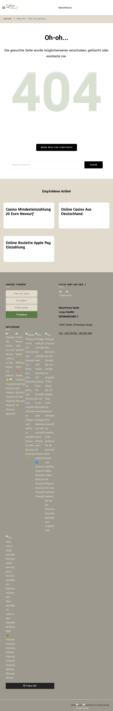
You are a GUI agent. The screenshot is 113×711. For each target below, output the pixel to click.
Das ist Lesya (21, 293)
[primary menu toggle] (3, 8)
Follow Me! (31, 685)
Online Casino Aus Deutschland (76, 211)
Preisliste (21, 314)
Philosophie (21, 307)
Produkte (21, 300)
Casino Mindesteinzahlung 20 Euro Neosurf (28, 211)
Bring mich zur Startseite (56, 147)
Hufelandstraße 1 (68, 316)
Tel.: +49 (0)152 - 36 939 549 (75, 333)
